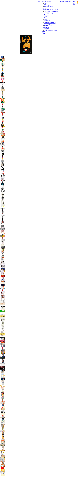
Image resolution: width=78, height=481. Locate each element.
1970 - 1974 (50, 54)
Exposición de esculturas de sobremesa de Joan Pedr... (51, 11)
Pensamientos (46, 2)
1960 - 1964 (43, 54)
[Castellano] (77, 2)
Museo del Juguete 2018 (47, 24)
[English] (77, 3)
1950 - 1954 (36, 54)
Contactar (74, 4)
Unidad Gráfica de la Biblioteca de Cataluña (65, 1)
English (39, 2)
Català (39, 1)
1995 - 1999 (68, 54)
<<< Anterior (2, 54)
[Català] (77, 1)
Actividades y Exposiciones (46, 9)
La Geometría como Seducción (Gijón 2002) (50, 23)
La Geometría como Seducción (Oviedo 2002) (50, 22)
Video (45, 4)
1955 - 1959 (39, 54)
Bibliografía (44, 27)
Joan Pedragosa (44, 1)
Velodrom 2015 (46, 19)
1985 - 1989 (61, 54)
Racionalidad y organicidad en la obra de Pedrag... (50, 30)
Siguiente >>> (76, 54)
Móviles (74, 3)
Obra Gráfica (44, 5)
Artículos (74, 1)
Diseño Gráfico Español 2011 (48, 25)
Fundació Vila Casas (46, 18)
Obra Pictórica (44, 8)
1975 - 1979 (54, 54)
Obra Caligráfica (62, 2)
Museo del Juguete (46, 21)
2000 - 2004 (72, 54)
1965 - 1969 (47, 54)
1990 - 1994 (65, 54)
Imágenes (45, 3)
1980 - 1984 (58, 54)
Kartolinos (74, 2)
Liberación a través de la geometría (48, 29)
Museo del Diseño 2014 (47, 20)
